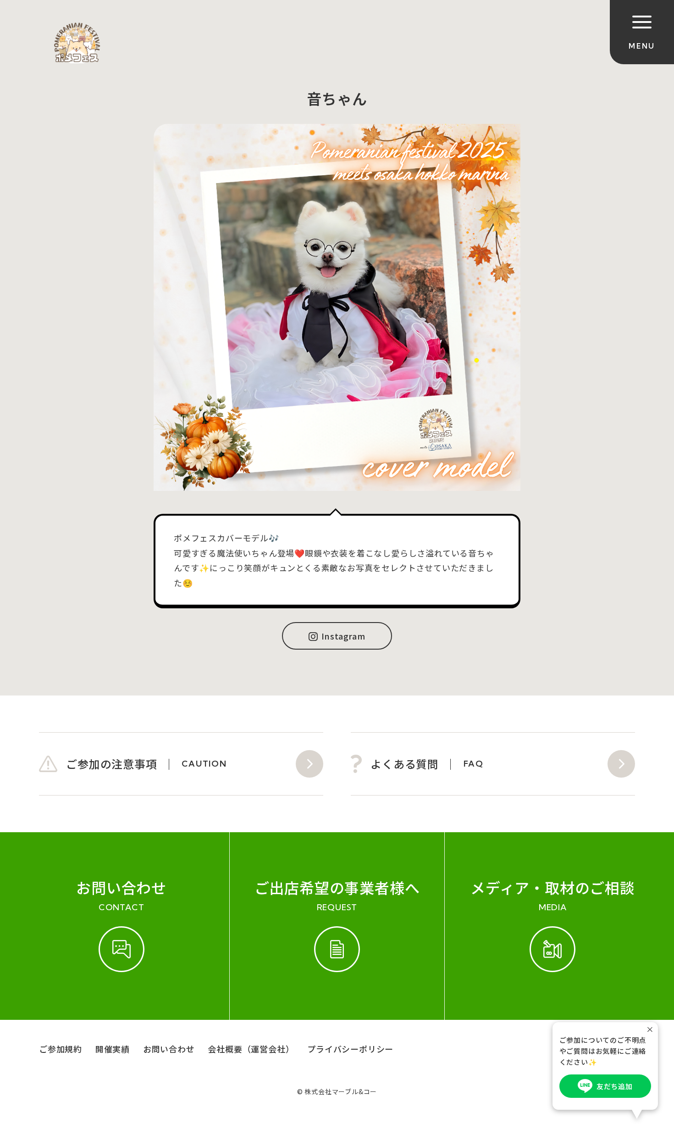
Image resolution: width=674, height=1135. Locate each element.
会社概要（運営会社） (251, 1049)
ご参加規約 (60, 1049)
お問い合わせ (169, 1049)
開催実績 (112, 1049)
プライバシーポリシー (350, 1049)
